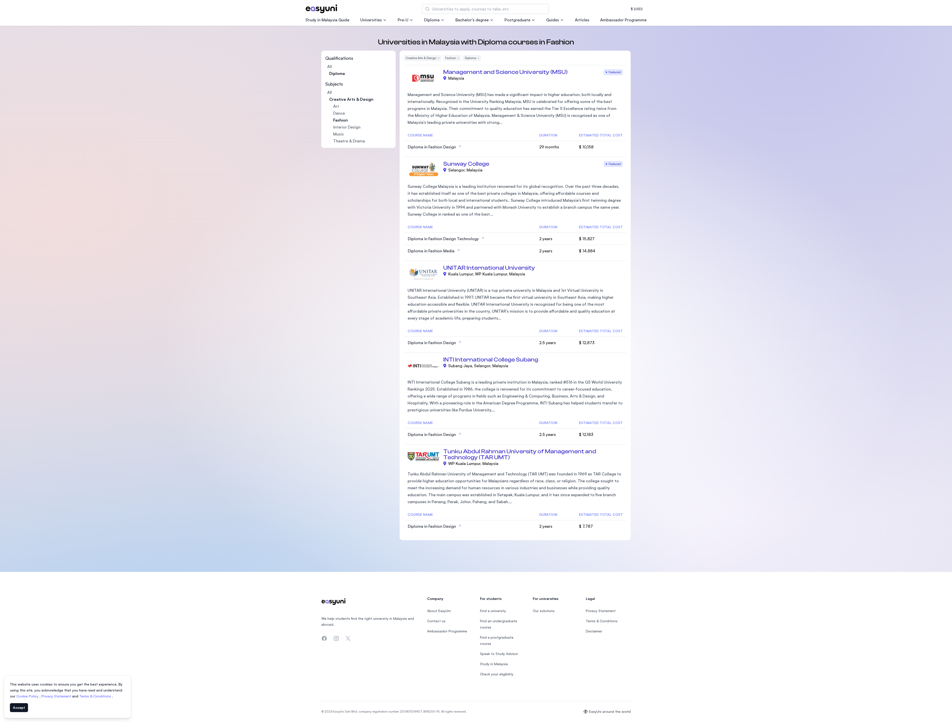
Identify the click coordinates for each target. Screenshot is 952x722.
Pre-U (403, 19)
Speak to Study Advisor (499, 654)
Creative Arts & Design (351, 99)
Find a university (493, 611)
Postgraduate (517, 19)
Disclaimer (594, 631)
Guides (552, 19)
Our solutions (544, 611)
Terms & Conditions (95, 696)
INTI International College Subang (490, 359)
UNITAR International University (489, 267)
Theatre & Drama (349, 140)
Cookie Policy (27, 696)
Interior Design (346, 127)
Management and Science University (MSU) (505, 72)
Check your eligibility (496, 674)
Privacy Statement (56, 696)
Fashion (340, 120)
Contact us (436, 621)
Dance (339, 113)
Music (338, 133)
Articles (582, 19)
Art (336, 106)
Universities (371, 19)
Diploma (432, 19)
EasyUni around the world (610, 711)
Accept (19, 707)
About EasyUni (439, 611)
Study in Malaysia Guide (327, 19)
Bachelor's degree (472, 19)
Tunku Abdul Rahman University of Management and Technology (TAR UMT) (519, 454)
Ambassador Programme (623, 19)
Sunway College (466, 164)
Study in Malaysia (494, 664)
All (329, 66)
